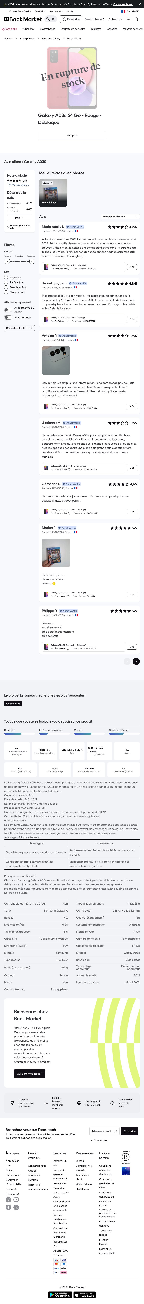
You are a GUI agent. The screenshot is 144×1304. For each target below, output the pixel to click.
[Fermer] (140, 4)
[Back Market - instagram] (8, 1199)
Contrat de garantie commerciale (60, 1174)
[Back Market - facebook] (8, 1207)
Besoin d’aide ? (94, 19)
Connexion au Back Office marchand (60, 1232)
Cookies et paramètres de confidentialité (107, 1213)
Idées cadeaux (84, 1184)
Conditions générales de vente (106, 1183)
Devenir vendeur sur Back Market (60, 1219)
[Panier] (136, 19)
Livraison (33, 1179)
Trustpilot (11, 1189)
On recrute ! (12, 1193)
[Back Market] (23, 19)
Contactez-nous (37, 1165)
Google (18, 1061)
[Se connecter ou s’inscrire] (128, 19)
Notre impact (13, 1174)
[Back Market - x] (16, 1207)
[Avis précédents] (127, 661)
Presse (9, 1170)
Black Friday (82, 1189)
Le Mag (80, 1160)
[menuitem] (47, 29)
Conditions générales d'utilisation (105, 1170)
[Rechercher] (48, 19)
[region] (89, 193)
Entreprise (115, 19)
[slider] (7, 261)
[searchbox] (53, 18)
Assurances (59, 1183)
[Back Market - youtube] (16, 1199)
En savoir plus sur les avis (20, 226)
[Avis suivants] (136, 661)
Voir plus (47, 456)
